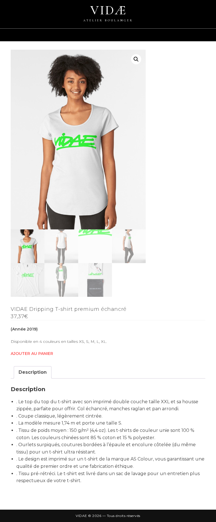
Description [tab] (33, 372)
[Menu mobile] (213, 37)
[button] (136, 59)
